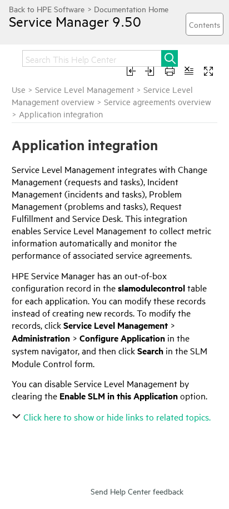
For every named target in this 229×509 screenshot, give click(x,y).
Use (19, 89)
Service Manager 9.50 (75, 21)
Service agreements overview (157, 101)
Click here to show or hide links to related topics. (117, 417)
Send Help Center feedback (137, 491)
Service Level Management (84, 89)
